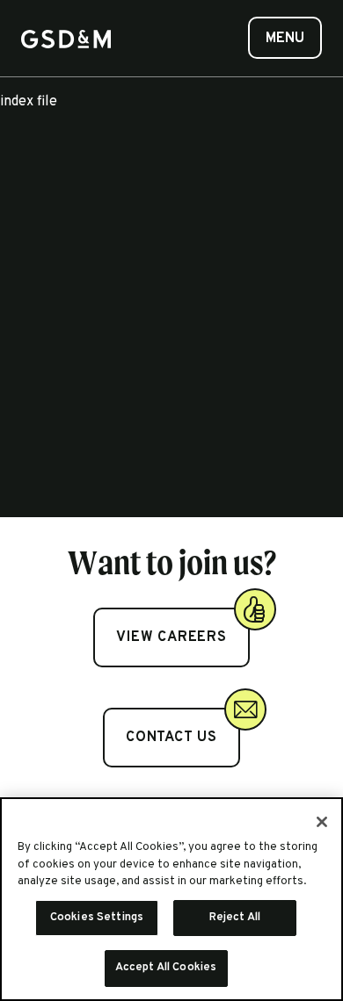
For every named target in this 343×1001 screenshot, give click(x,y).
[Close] (322, 822)
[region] (171, 899)
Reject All (234, 918)
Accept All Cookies (165, 968)
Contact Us (171, 737)
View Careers (171, 637)
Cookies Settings (96, 918)
